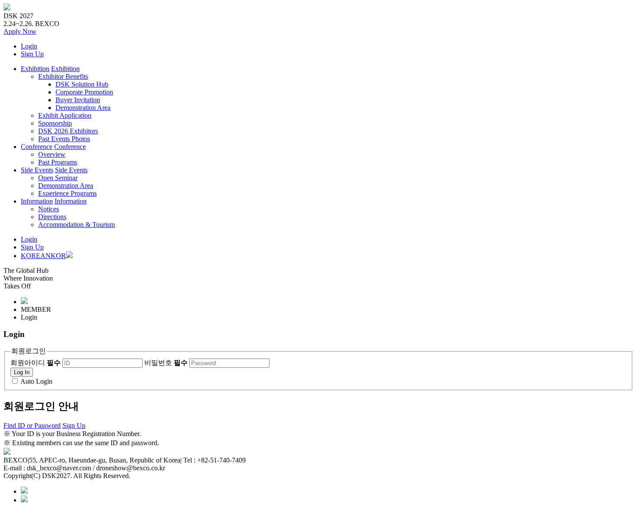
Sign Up (32, 54)
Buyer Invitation (77, 99)
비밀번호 (166, 362)
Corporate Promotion (84, 92)
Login (29, 46)
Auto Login (36, 381)
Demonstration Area (82, 107)
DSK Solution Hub (81, 84)
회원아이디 (35, 362)
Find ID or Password (32, 425)
